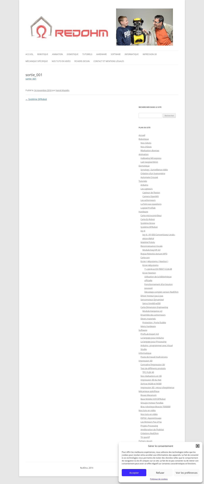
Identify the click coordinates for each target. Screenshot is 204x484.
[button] (197, 446)
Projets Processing (149, 425)
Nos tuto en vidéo (61, 61)
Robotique (42, 54)
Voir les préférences (186, 472)
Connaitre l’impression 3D (153, 364)
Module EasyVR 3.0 (151, 249)
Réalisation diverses (150, 150)
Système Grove (148, 223)
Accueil (29, 54)
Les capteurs (147, 188)
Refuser (160, 472)
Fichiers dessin (82, 61)
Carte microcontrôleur (151, 215)
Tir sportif (145, 437)
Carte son (145, 257)
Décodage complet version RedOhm (161, 291)
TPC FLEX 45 (148, 372)
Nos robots (146, 142)
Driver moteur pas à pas (152, 295)
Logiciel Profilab (148, 207)
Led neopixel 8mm (149, 162)
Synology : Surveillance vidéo (154, 169)
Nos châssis (146, 146)
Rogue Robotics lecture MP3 (154, 253)
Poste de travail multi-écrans (154, 356)
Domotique (72, 54)
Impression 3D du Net (151, 379)
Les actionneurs (148, 200)
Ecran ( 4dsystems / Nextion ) (154, 261)
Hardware (101, 54)
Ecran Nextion (149, 272)
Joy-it (143, 230)
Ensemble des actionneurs (153, 314)
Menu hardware (148, 326)
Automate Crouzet (149, 177)
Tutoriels (87, 54)
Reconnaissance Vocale (151, 246)
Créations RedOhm (150, 433)
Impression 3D (150, 54)
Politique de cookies (159, 479)
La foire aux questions (151, 204)
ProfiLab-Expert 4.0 (150, 334)
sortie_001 (31, 78)
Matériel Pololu (148, 242)
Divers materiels (148, 318)
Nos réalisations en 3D (151, 376)
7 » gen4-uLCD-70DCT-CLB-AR (158, 269)
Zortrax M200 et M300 (151, 383)
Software (116, 54)
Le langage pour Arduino (152, 337)
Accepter (134, 472)
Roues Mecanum (149, 395)
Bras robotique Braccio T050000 (155, 406)
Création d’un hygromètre (153, 173)
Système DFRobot (36, 99)
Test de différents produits (153, 368)
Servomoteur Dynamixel (152, 299)
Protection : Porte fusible (154, 322)
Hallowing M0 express (151, 158)
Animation (57, 54)
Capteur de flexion (151, 192)
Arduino (144, 184)
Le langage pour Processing (153, 341)
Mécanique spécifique (37, 61)
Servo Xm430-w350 (151, 303)
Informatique (132, 54)
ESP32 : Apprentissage (151, 418)
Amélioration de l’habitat (152, 429)
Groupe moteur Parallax (152, 402)
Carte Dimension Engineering (154, 307)
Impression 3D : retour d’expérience (157, 387)
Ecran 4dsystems (150, 265)
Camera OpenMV (150, 196)
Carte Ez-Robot (148, 219)
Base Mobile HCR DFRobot (153, 399)
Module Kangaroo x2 (152, 311)
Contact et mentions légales (109, 61)
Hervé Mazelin (62, 90)
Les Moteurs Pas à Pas (151, 421)
